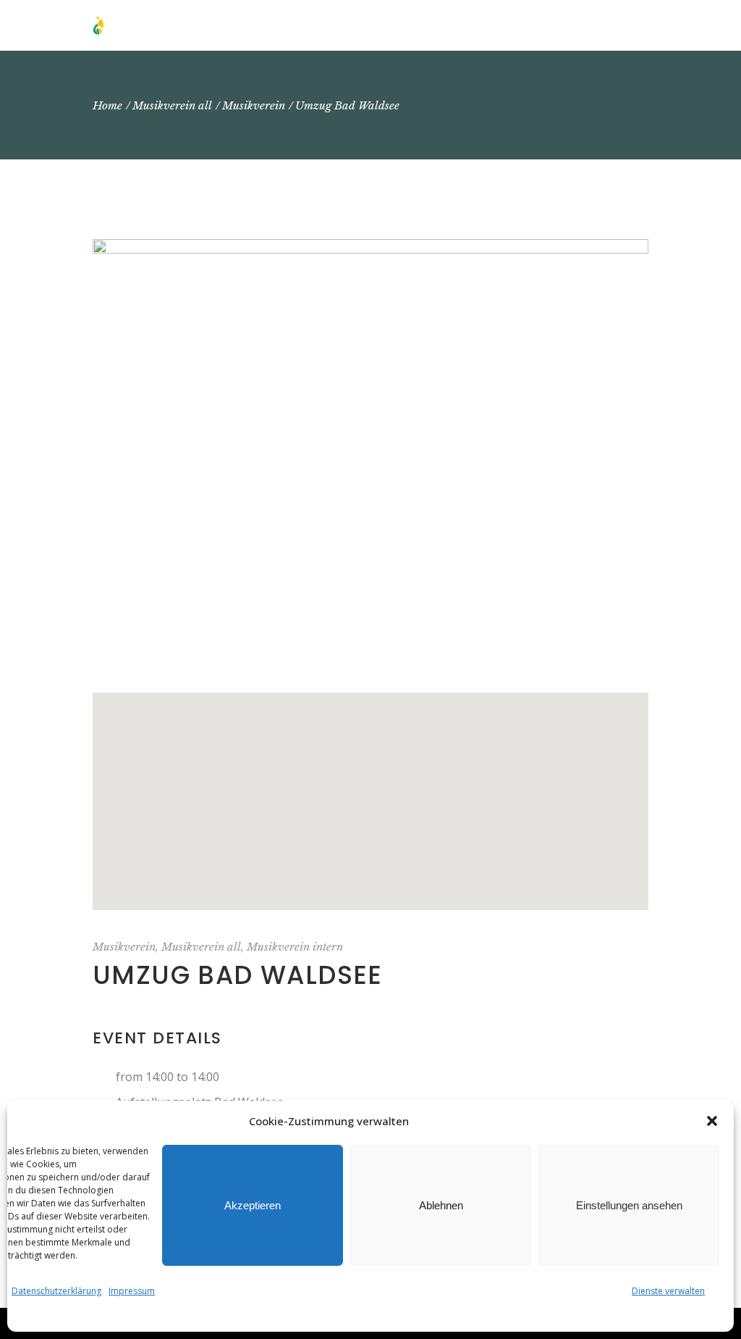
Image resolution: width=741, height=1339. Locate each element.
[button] (712, 1121)
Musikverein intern (295, 947)
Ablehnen (441, 1205)
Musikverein (124, 947)
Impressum (132, 1291)
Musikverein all (201, 947)
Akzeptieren (252, 1205)
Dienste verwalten (668, 1291)
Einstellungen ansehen (629, 1205)
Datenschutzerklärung (56, 1291)
